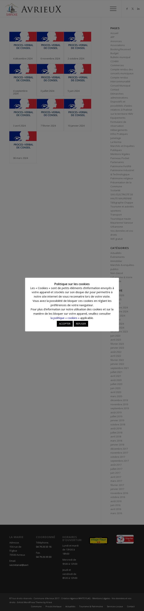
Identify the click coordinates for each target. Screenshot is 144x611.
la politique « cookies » (65, 318)
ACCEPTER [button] (64, 323)
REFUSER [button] (81, 323)
